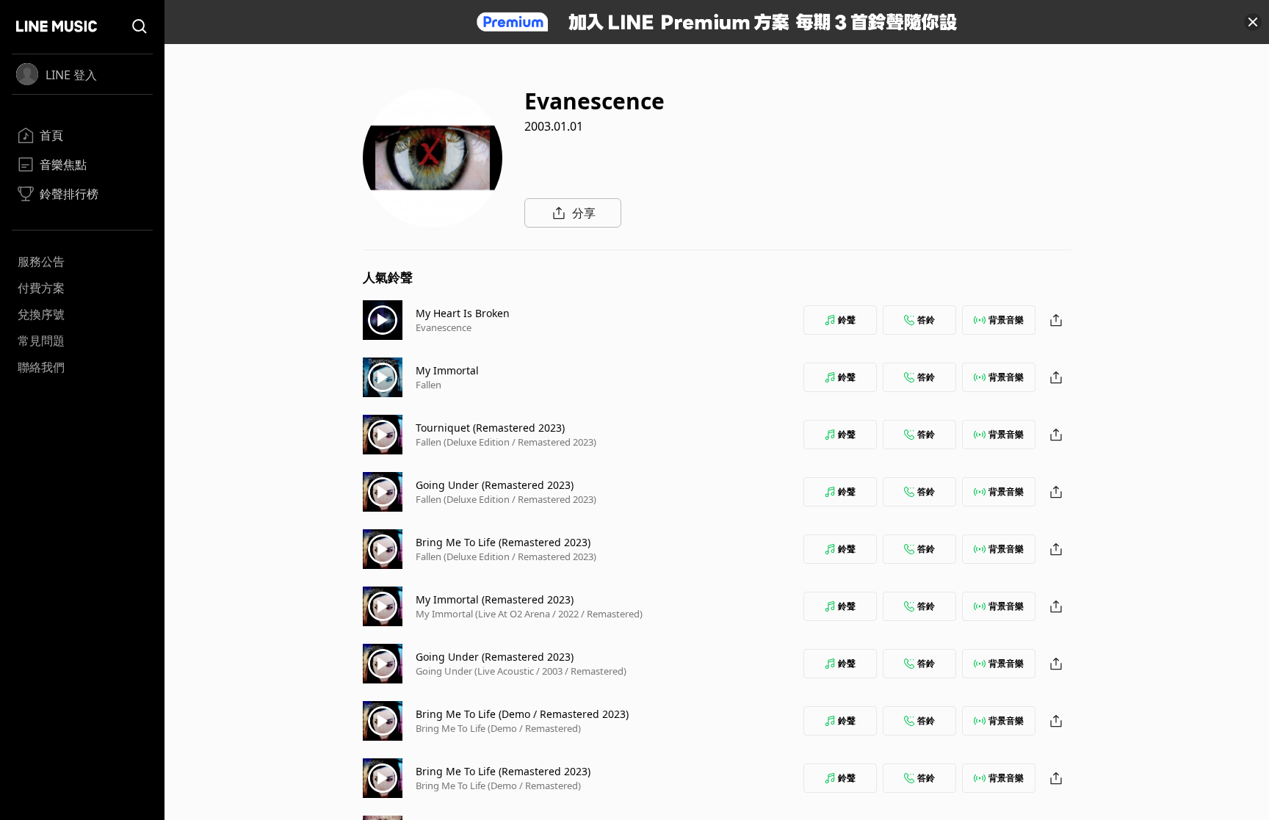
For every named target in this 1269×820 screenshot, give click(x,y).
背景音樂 (1006, 319)
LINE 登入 (71, 75)
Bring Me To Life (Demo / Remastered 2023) (522, 714)
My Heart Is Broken (463, 313)
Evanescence (443, 327)
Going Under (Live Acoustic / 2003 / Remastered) (521, 671)
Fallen (428, 384)
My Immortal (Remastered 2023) (495, 599)
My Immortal (447, 370)
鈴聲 (847, 319)
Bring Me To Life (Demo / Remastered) (498, 728)
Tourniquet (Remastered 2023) (490, 428)
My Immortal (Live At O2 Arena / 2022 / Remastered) (529, 613)
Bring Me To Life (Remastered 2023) (503, 542)
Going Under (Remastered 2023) (495, 485)
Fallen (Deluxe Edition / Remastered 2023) (506, 442)
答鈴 (926, 319)
